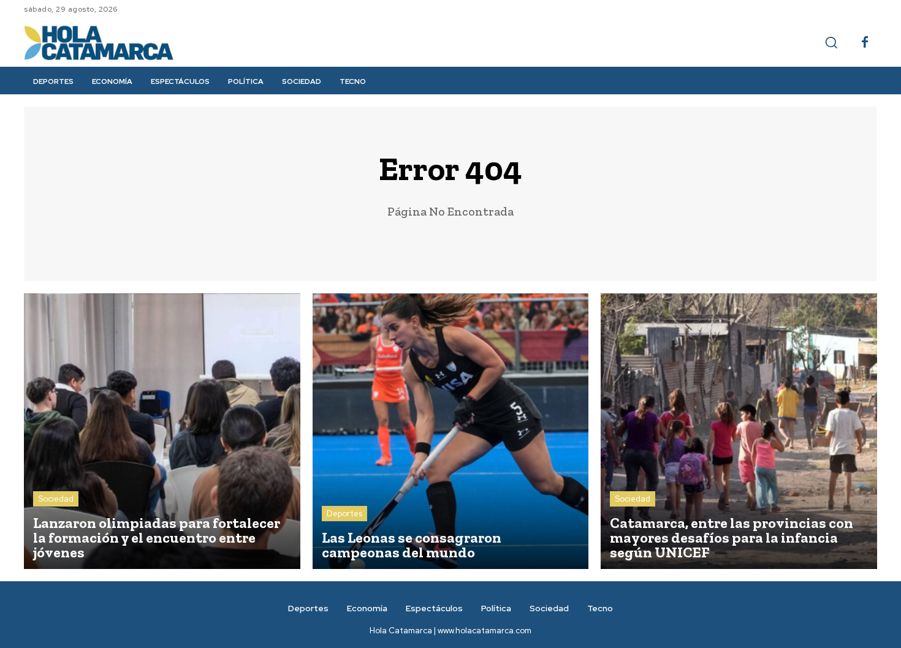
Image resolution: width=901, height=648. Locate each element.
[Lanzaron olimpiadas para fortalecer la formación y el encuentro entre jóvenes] (162, 431)
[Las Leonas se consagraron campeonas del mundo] (451, 431)
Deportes (344, 513)
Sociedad (56, 499)
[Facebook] (865, 43)
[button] (831, 42)
